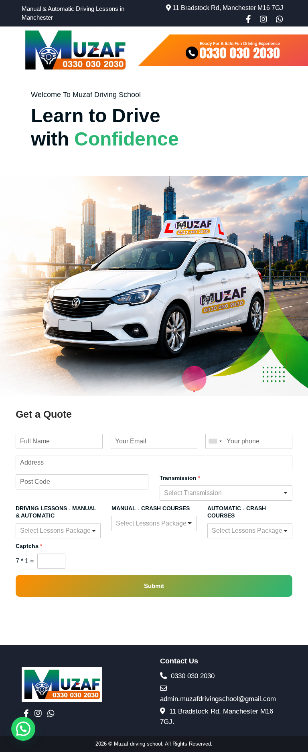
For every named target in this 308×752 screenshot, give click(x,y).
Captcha (29, 546)
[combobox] (215, 441)
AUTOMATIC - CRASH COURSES (236, 512)
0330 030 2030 (192, 676)
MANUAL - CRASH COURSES (150, 508)
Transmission (180, 478)
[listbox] (226, 493)
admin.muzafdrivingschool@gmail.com (218, 699)
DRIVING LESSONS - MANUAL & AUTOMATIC (56, 512)
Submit (154, 585)
